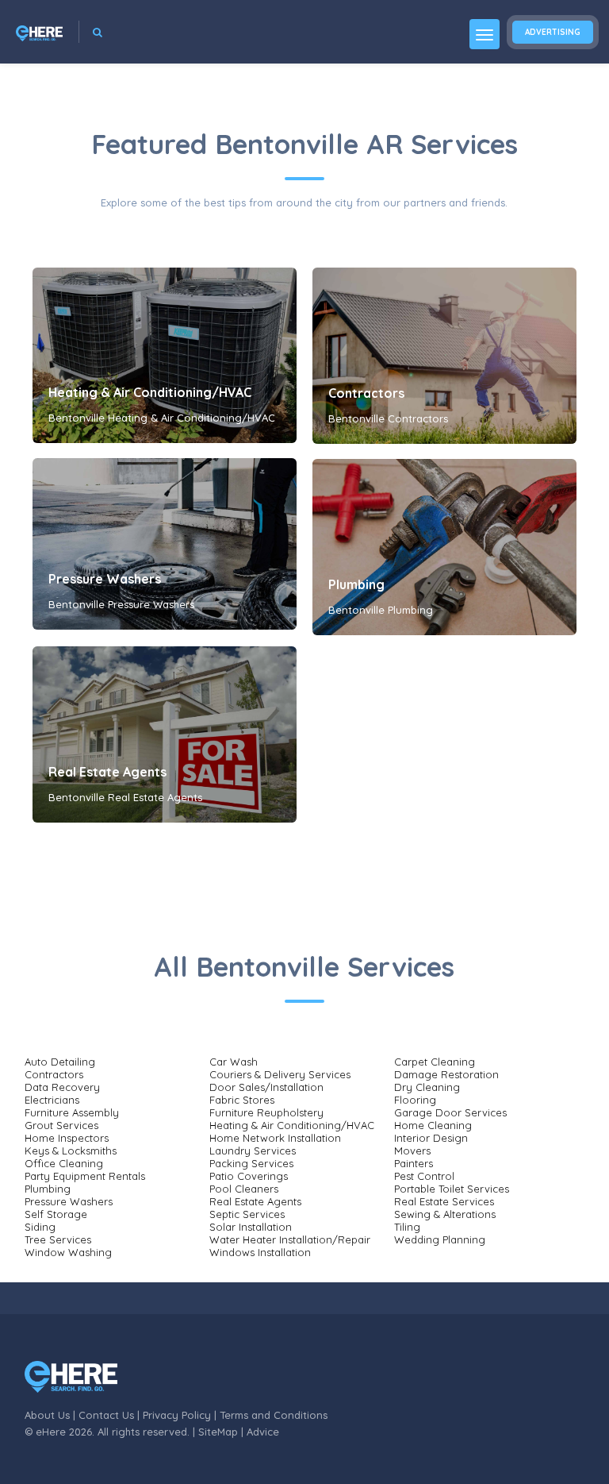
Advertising (552, 32)
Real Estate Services (444, 1201)
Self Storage (56, 1214)
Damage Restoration (446, 1074)
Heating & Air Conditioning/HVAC (149, 392)
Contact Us (106, 1415)
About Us (47, 1415)
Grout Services (61, 1125)
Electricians (52, 1099)
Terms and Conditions (273, 1415)
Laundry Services (252, 1150)
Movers (412, 1150)
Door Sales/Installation (266, 1087)
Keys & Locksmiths (71, 1150)
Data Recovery (62, 1087)
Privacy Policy (177, 1415)
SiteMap (218, 1431)
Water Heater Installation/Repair (289, 1239)
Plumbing (356, 584)
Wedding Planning (439, 1239)
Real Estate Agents (107, 772)
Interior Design (431, 1137)
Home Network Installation (275, 1137)
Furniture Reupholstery (266, 1112)
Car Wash (233, 1061)
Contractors (366, 393)
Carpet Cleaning (434, 1061)
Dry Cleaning (427, 1087)
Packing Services (251, 1163)
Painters (413, 1163)
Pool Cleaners (243, 1188)
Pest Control (424, 1176)
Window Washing (68, 1252)
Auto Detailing (60, 1061)
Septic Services (247, 1214)
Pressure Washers (104, 579)
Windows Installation (260, 1252)
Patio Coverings (248, 1176)
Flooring (415, 1099)
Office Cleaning (64, 1163)
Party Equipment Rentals (85, 1176)
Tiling (407, 1226)
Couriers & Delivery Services (279, 1074)
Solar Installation (250, 1226)
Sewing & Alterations (445, 1214)
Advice (263, 1431)
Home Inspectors (67, 1137)
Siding (40, 1226)
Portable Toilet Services (451, 1188)
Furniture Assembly (72, 1112)
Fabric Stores (241, 1099)
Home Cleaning (433, 1125)
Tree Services (58, 1239)
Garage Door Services (450, 1112)
